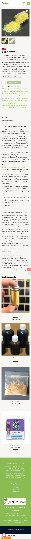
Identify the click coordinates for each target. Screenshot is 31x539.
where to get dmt (18, 110)
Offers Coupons (15, 491)
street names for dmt (15, 105)
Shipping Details (16, 489)
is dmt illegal (10, 103)
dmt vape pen (13, 100)
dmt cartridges (7, 90)
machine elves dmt (6, 105)
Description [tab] (5, 117)
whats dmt (23, 109)
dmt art (23, 88)
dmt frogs (21, 93)
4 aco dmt (6, 88)
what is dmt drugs (6, 109)
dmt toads (25, 98)
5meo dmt (16, 88)
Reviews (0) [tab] (4, 123)
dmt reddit (11, 97)
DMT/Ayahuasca (15, 86)
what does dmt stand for (8, 107)
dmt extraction (5, 93)
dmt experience (24, 91)
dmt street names (18, 97)
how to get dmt (11, 102)
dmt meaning (16, 95)
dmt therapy (15, 98)
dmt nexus (22, 95)
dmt (20, 88)
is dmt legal (15, 103)
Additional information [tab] (8, 120)
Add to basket (13, 82)
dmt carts (13, 90)
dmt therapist (9, 98)
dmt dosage (18, 90)
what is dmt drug (24, 107)
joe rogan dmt (22, 103)
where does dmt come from (8, 110)
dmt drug (23, 90)
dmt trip (3, 100)
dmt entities (12, 91)
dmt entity (18, 91)
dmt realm (6, 97)
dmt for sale (11, 93)
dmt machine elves (8, 95)
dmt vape (7, 100)
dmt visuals (19, 100)
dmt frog (16, 93)
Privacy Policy (15, 487)
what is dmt (17, 107)
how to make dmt (19, 102)
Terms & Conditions (15, 493)
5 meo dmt (11, 88)
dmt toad (21, 98)
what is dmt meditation (15, 109)
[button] (27, 11)
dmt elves (7, 91)
